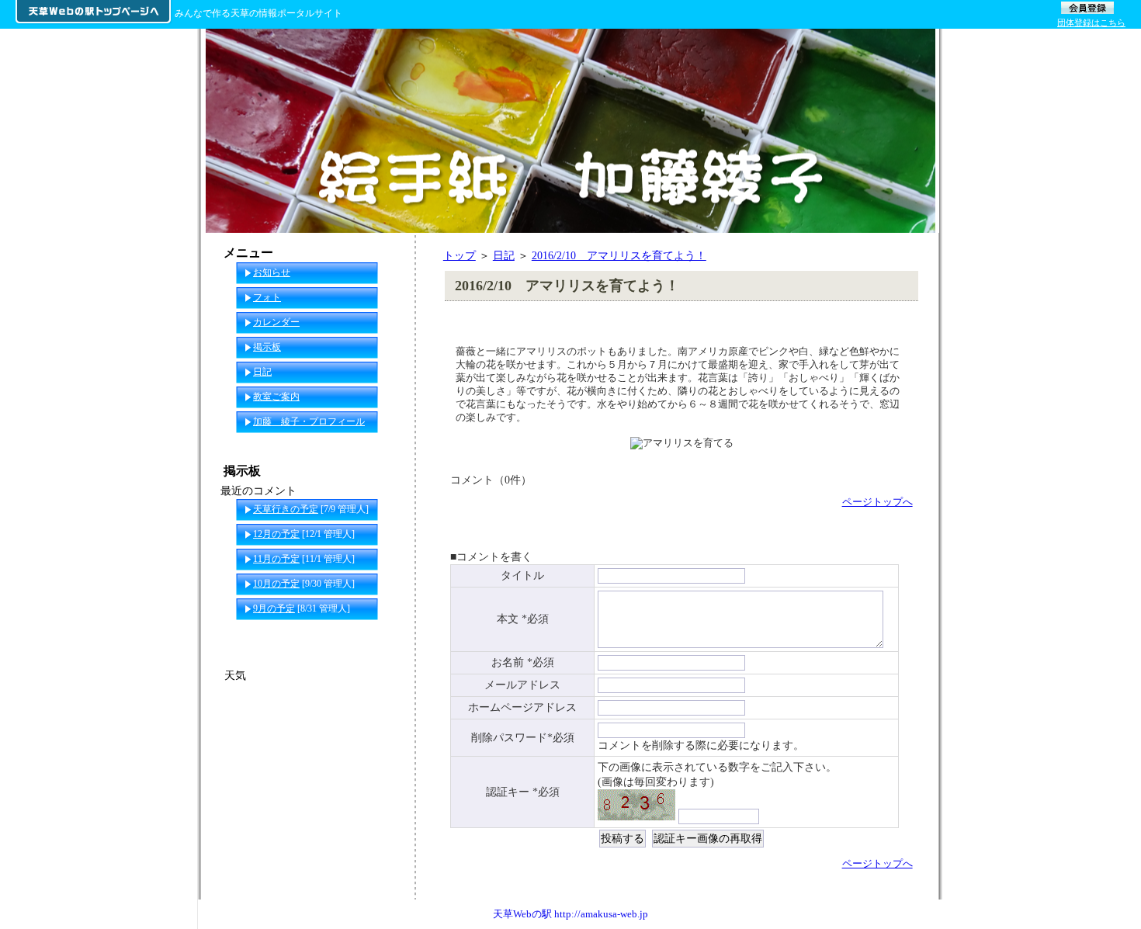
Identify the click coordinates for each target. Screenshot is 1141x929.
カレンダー (276, 322)
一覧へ (385, 633)
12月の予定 (276, 534)
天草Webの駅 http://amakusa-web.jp (570, 914)
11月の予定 (276, 558)
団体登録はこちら (1091, 22)
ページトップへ (877, 502)
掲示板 (267, 346)
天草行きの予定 (285, 509)
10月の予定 (276, 583)
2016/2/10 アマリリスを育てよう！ (619, 255)
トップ (459, 255)
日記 (504, 255)
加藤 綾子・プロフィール (309, 421)
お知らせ (271, 272)
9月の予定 (274, 608)
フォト (267, 297)
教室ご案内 (276, 396)
